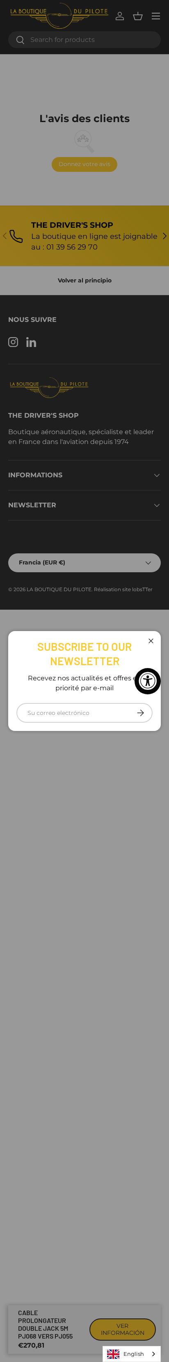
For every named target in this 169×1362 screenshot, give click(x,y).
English (133, 1353)
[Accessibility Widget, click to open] (148, 681)
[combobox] (132, 1354)
